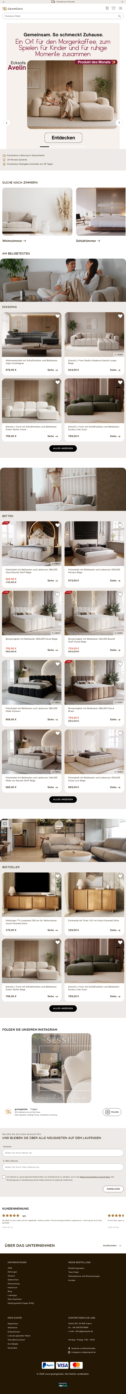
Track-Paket (73, 1272)
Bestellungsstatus (76, 1268)
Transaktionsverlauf (16, 1340)
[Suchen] (118, 16)
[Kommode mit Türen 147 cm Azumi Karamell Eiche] (94, 894)
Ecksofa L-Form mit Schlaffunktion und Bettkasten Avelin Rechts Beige (31, 988)
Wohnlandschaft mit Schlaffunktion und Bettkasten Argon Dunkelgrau (31, 362)
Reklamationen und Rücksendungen (84, 1276)
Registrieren (13, 1324)
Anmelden (113, 1189)
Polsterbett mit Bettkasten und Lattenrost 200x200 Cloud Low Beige (94, 779)
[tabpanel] (63, 86)
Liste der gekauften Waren (19, 1336)
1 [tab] (44, 146)
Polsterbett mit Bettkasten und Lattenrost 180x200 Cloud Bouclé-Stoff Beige (31, 571)
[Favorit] (113, 8)
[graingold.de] (12, 8)
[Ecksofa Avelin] (63, 86)
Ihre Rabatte (13, 1344)
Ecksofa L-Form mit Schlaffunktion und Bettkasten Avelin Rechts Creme (31, 428)
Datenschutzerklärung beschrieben (95, 1177)
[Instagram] (63, 1068)
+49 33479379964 (80, 1327)
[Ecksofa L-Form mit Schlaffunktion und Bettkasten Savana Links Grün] (94, 400)
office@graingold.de (84, 1331)
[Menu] (120, 8)
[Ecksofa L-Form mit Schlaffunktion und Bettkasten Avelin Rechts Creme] (32, 400)
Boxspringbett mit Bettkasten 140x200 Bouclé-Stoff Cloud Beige (92, 640)
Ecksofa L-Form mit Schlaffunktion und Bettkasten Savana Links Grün (93, 428)
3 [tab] (63, 146)
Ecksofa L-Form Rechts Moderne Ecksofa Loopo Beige (92, 362)
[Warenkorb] (107, 8)
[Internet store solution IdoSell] (63, 1385)
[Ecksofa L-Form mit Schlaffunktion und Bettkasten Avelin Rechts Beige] (32, 961)
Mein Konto (15, 1318)
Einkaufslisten (14, 1332)
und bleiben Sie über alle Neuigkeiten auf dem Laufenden (51, 1137)
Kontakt (71, 1280)
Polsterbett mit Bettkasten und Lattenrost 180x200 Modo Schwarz (31, 710)
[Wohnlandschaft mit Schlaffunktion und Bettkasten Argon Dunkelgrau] (32, 334)
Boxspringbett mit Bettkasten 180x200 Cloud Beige (31, 639)
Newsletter (12, 1348)
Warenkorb (12, 1328)
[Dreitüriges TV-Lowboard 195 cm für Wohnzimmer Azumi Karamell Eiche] (32, 894)
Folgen (33, 1109)
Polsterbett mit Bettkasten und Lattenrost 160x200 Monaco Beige (94, 571)
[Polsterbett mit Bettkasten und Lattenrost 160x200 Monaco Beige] (94, 543)
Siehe (51, 370)
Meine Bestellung (79, 1262)
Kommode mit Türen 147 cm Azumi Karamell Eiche (93, 920)
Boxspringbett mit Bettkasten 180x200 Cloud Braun (91, 710)
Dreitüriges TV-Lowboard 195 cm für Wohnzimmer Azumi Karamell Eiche (31, 922)
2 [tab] (53, 146)
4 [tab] (72, 146)
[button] (6, 122)
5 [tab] (81, 146)
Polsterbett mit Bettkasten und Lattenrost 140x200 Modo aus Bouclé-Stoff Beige (31, 779)
